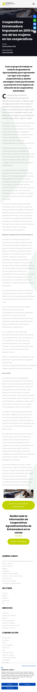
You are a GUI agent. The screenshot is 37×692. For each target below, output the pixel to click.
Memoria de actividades (9, 581)
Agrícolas (4, 596)
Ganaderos (5, 598)
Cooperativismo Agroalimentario (11, 583)
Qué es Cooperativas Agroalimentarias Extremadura (17, 561)
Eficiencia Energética (8, 620)
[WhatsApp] (35, 20)
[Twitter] (35, 28)
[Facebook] (35, 24)
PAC (3, 603)
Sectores (4, 593)
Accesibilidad (6, 660)
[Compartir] (35, 16)
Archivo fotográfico (7, 645)
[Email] (35, 32)
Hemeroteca (6, 648)
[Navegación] (29, 4)
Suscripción (5, 640)
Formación (5, 613)
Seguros (4, 618)
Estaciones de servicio (8, 628)
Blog (3, 650)
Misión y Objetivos (7, 563)
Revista (4, 643)
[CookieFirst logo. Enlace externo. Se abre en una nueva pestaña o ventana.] (2, 668)
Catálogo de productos (9, 615)
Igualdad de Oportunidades (10, 573)
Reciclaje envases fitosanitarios (11, 625)
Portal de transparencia (9, 657)
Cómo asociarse (7, 578)
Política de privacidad (29, 666)
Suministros (5, 601)
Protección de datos (8, 655)
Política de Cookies (7, 652)
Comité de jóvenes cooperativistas (12, 576)
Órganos (4, 568)
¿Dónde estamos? (7, 566)
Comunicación (7, 52)
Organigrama (6, 571)
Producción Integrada (8, 623)
